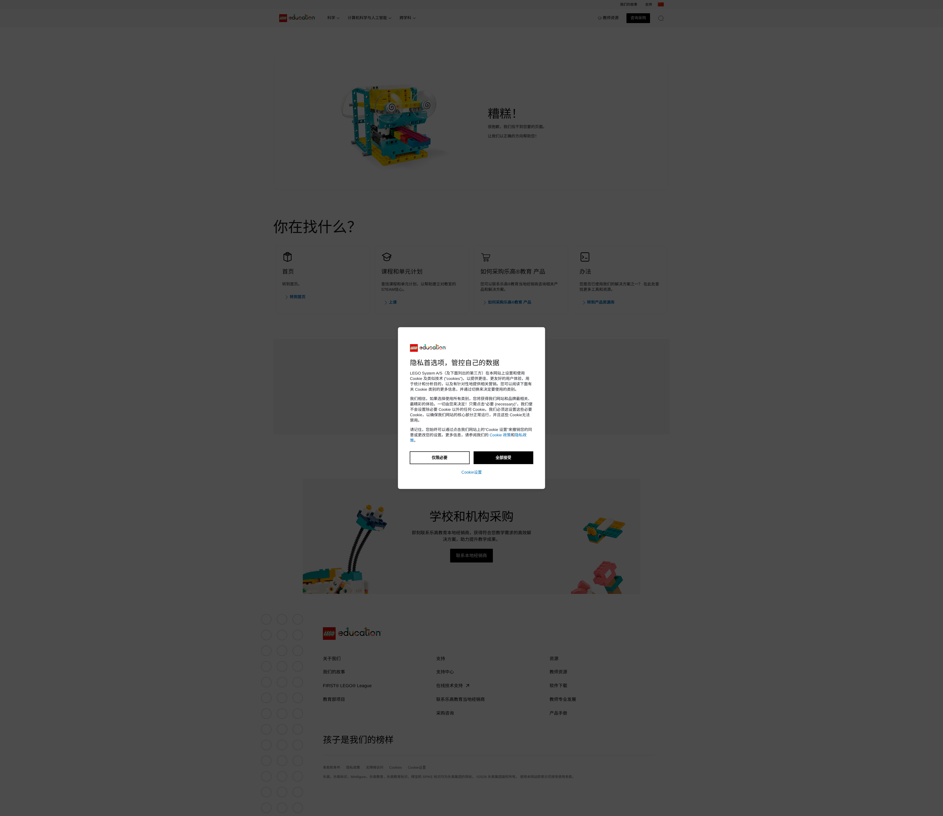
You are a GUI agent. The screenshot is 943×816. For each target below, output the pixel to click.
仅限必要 (439, 457)
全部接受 (503, 457)
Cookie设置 (471, 472)
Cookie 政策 (500, 435)
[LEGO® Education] (428, 348)
